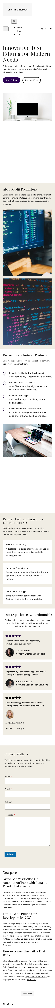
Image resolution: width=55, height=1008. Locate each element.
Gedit (16, 933)
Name (8, 776)
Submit (10, 854)
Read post (7, 908)
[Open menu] (6, 29)
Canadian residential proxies (15, 892)
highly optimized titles (35, 976)
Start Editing (11, 80)
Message (10, 815)
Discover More (31, 80)
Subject (8, 802)
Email (8, 789)
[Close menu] (14, 21)
